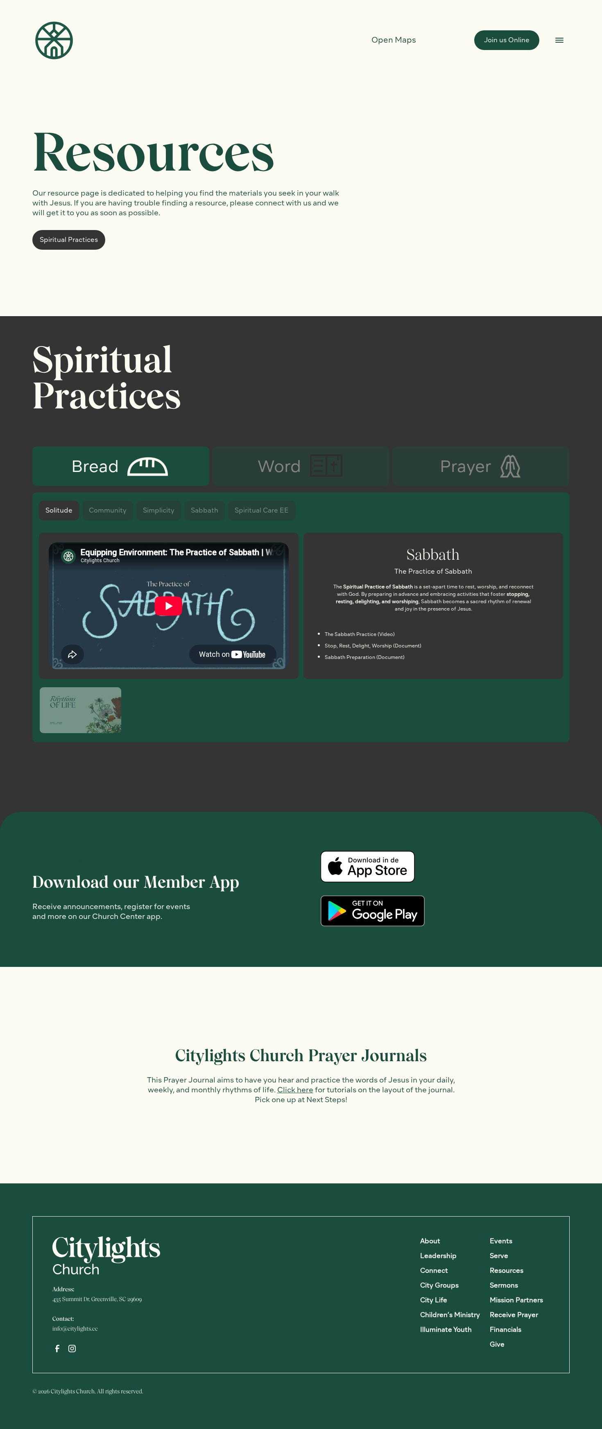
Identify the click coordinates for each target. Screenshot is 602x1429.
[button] (80, 710)
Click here (295, 1089)
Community (108, 510)
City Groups (439, 1285)
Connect (434, 1270)
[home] (53, 40)
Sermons (504, 1285)
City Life (433, 1300)
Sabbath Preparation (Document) (365, 657)
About (430, 1241)
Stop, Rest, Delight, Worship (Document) (373, 646)
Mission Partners (516, 1300)
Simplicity (158, 510)
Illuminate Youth (446, 1329)
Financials (505, 1329)
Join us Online (507, 40)
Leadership (438, 1256)
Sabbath (204, 510)
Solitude (58, 510)
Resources (506, 1270)
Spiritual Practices (69, 240)
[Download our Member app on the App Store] (368, 866)
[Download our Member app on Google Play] (373, 911)
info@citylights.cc (75, 1328)
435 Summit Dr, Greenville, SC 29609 (97, 1299)
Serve (499, 1256)
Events (501, 1241)
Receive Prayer (514, 1315)
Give (497, 1344)
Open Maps (393, 40)
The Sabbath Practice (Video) (360, 634)
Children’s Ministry (450, 1315)
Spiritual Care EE (262, 510)
